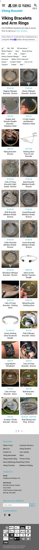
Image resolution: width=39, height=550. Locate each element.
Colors (22, 547)
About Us (6, 449)
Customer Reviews (26, 445)
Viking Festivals (9, 465)
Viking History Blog (10, 459)
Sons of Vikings (20, 546)
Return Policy (8, 445)
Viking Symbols (25, 449)
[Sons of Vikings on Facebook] (5, 516)
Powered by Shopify (9, 547)
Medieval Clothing (26, 465)
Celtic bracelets (21, 31)
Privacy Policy (25, 459)
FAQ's (22, 455)
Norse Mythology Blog (11, 462)
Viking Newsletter (9, 455)
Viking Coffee (25, 462)
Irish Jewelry (24, 452)
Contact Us (7, 452)
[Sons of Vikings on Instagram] (9, 516)
